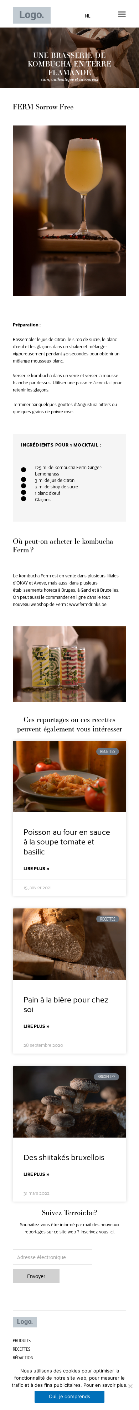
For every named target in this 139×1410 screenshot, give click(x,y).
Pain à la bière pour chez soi (66, 1004)
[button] (122, 14)
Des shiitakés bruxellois (64, 1156)
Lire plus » (37, 868)
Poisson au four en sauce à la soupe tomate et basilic (67, 841)
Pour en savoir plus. (105, 1385)
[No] (130, 1386)
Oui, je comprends (69, 1396)
